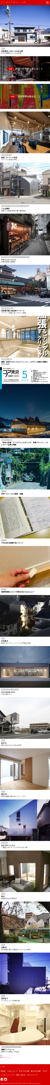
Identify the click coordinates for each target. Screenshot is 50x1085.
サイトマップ (32, 1075)
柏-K (1, 1055)
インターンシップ (7, 1075)
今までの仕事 (24, 1071)
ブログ (44, 1071)
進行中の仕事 (36, 1071)
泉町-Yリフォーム (5, 1057)
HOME (3, 1071)
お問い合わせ (21, 1075)
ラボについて (12, 1071)
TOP (3, 1067)
